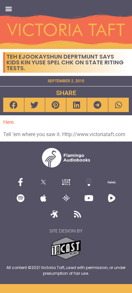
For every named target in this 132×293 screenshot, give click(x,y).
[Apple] (43, 198)
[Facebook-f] (20, 182)
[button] (8, 8)
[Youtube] (89, 198)
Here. (9, 122)
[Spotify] (20, 198)
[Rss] (78, 214)
